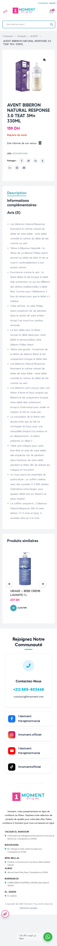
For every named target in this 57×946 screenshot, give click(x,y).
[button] (44, 60)
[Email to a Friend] (24, 168)
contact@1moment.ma (28, 697)
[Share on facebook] (21, 161)
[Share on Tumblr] (42, 161)
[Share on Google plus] (10, 168)
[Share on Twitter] (28, 161)
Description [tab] (16, 193)
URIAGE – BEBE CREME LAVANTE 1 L (25, 593)
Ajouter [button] (22, 608)
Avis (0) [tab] (13, 212)
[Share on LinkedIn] (35, 161)
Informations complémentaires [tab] (21, 202)
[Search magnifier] (51, 24)
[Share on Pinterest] (17, 168)
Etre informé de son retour (22, 143)
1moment (28, 904)
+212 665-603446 (28, 689)
